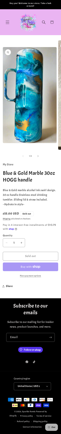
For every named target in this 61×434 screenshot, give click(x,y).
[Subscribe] (50, 337)
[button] (7, 22)
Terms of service (43, 416)
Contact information (32, 427)
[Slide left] (23, 156)
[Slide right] (38, 156)
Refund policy (23, 421)
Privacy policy (26, 416)
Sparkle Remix (29, 411)
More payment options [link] (30, 275)
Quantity (8, 235)
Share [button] (9, 286)
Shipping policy (40, 421)
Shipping (6, 218)
